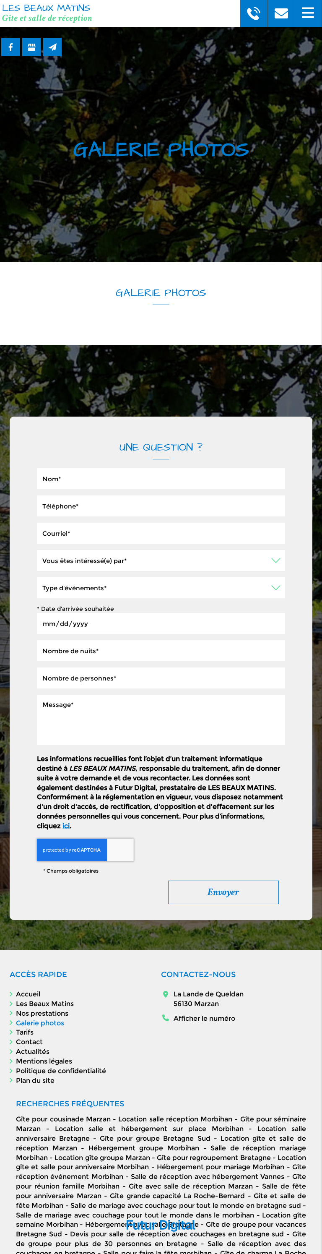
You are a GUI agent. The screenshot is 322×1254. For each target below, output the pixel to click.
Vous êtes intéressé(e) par (161, 543)
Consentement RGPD (161, 745)
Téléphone (161, 489)
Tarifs (25, 1032)
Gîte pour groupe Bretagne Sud (155, 1138)
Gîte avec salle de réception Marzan (191, 1186)
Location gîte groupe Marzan (102, 1158)
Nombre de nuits (161, 634)
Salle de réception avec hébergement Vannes (207, 1177)
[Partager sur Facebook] (10, 47)
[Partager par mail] (52, 47)
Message (161, 688)
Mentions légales (44, 1061)
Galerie (158, 327)
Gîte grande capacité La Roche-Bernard (177, 1196)
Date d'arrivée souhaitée (75, 609)
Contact (29, 1042)
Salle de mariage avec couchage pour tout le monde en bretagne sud (185, 1206)
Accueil (28, 994)
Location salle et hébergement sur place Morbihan (149, 1129)
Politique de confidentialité (61, 1071)
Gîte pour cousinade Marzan (63, 1119)
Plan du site (35, 1081)
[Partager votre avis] (31, 47)
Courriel (161, 516)
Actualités (32, 1052)
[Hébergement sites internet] (161, 1240)
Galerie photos (40, 1023)
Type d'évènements (161, 571)
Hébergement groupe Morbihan (143, 1148)
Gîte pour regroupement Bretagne (213, 1158)
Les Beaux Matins (45, 1004)
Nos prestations (42, 1013)
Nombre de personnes (161, 661)
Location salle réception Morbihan (175, 1119)
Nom (161, 462)
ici (66, 826)
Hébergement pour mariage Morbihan (221, 1167)
